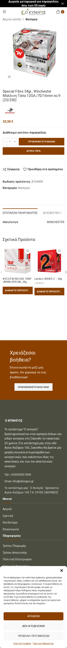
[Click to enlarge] (9, 77)
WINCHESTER (55, 222)
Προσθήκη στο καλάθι (41, 141)
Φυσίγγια (31, 19)
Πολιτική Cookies (22, 643)
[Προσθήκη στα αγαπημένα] (28, 251)
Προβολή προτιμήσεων (33, 636)
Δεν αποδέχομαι (33, 626)
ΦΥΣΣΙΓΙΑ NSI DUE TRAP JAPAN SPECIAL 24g (17, 280)
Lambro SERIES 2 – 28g (48, 278)
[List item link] (33, 474)
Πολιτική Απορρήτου (43, 643)
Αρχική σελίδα (12, 19)
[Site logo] (33, 11)
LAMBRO (39, 282)
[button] (61, 570)
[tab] (20, 212)
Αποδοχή (33, 616)
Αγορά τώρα (33, 151)
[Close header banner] (62, 3)
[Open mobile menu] (4, 11)
